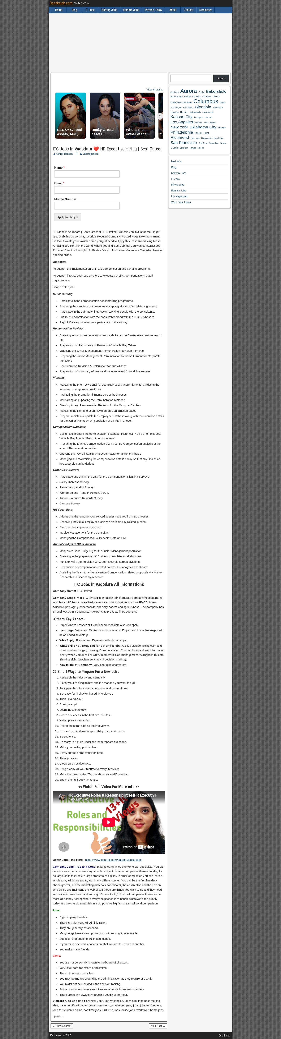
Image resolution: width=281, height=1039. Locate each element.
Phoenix (198, 133)
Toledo (201, 148)
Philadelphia (182, 132)
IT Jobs (90, 10)
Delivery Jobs (109, 10)
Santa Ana (213, 143)
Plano (206, 133)
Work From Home (181, 202)
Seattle (223, 143)
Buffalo (187, 96)
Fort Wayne (176, 107)
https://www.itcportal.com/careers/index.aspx (113, 859)
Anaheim (175, 92)
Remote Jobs (131, 10)
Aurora (188, 91)
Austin (201, 92)
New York (179, 127)
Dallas (223, 102)
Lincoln (208, 117)
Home (58, 10)
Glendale (203, 107)
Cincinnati (187, 102)
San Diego (218, 138)
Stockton (184, 148)
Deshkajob (224, 1035)
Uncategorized (90, 153)
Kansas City (181, 116)
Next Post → (158, 1025)
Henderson (218, 107)
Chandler (196, 96)
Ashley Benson (64, 153)
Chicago (216, 96)
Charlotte (206, 96)
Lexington (198, 117)
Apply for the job (67, 217)
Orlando (222, 127)
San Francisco (184, 142)
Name (59, 167)
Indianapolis (195, 112)
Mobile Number (65, 199)
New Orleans (210, 122)
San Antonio (206, 138)
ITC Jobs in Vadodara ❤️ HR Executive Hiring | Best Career (107, 149)
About (172, 10)
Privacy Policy (153, 10)
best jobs (176, 161)
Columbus (205, 101)
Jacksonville (208, 112)
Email (59, 183)
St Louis (174, 148)
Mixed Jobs (177, 184)
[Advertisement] (140, 43)
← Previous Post (61, 1025)
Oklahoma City (202, 127)
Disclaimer (205, 10)
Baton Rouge (177, 96)
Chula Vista (176, 102)
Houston (184, 112)
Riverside (195, 138)
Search (221, 78)
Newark (198, 122)
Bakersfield (216, 91)
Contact (188, 10)
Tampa (193, 148)
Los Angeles (182, 122)
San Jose (203, 143)
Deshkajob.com (61, 3)
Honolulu (175, 112)
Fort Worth (188, 107)
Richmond (180, 137)
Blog (74, 10)
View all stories (154, 89)
